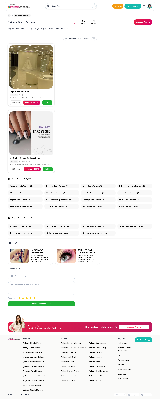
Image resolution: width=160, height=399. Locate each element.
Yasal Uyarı (122, 374)
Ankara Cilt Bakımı (68, 352)
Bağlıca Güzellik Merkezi (33, 390)
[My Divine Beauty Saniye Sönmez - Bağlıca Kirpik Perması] (31, 141)
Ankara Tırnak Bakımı (69, 376)
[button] (71, 6)
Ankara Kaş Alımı (68, 380)
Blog (120, 355)
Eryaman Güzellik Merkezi (33, 371)
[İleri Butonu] (12, 67)
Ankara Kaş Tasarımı (97, 343)
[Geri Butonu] (50, 67)
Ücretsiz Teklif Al (31, 102)
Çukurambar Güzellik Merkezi (35, 376)
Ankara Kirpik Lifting (97, 347)
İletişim (47, 102)
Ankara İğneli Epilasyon (98, 371)
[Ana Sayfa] (19, 6)
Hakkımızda (122, 343)
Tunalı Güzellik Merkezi (32, 352)
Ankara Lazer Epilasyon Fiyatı (73, 347)
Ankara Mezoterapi (97, 380)
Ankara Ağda (94, 362)
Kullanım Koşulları (125, 369)
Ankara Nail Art (67, 362)
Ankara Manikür (95, 357)
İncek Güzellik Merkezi (32, 385)
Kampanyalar (123, 360)
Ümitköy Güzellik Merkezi (33, 357)
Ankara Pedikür (95, 352)
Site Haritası (123, 378)
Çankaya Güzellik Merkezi (33, 366)
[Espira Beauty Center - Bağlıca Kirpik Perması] (31, 75)
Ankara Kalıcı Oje (96, 376)
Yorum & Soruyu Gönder (41, 304)
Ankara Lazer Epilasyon (71, 343)
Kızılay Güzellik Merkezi (32, 347)
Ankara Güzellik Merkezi (33, 343)
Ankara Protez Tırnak (70, 371)
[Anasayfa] (9, 15)
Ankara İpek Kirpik (68, 357)
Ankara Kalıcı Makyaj (97, 366)
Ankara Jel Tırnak (68, 366)
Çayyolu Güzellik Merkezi (33, 362)
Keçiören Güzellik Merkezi (33, 380)
